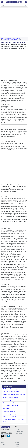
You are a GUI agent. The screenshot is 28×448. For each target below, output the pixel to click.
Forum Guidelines (19, 431)
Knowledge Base (8, 38)
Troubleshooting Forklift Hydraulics (11, 414)
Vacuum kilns (6, 408)
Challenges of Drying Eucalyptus (11, 388)
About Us (17, 442)
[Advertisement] (14, 22)
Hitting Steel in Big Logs (9, 411)
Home (2, 38)
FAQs (2, 442)
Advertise (17, 444)
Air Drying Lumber (5, 39)
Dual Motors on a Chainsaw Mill (10, 405)
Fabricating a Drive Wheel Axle (10, 416)
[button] (2, 436)
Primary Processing (16, 38)
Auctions (17, 446)
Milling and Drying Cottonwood (10, 397)
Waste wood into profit (8, 402)
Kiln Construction (14, 39)
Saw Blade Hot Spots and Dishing (11, 391)
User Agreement (19, 429)
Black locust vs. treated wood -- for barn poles (14, 394)
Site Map (3, 440)
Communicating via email (9, 400)
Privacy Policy (18, 433)
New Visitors (18, 440)
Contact (3, 444)
